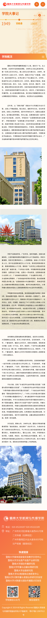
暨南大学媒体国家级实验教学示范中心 (23, 557)
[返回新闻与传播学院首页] (16, 2)
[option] (9, 24)
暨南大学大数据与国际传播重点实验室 (23, 581)
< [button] (35, 15)
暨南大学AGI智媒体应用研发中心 (23, 574)
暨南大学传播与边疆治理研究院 (23, 567)
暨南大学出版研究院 (23, 570)
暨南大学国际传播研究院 (23, 564)
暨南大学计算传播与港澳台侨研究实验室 (23, 577)
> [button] (43, 15)
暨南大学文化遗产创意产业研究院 (23, 560)
